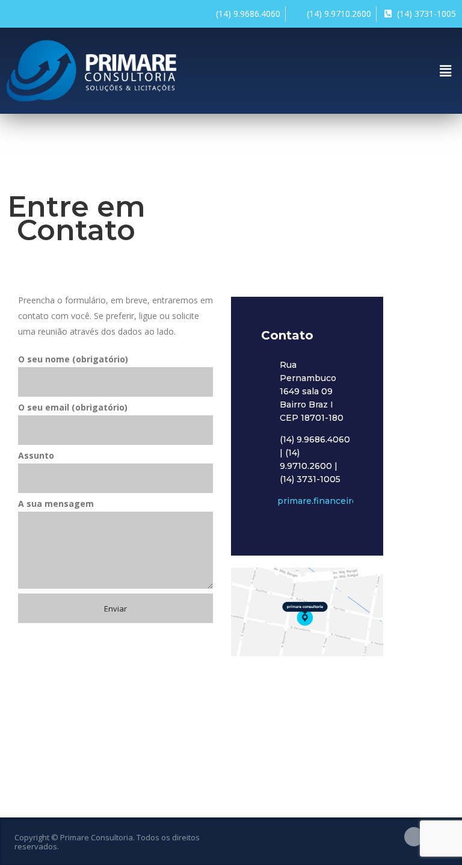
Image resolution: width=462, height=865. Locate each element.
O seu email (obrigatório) (73, 407)
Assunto (36, 455)
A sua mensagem (56, 503)
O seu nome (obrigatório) (73, 359)
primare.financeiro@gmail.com (343, 500)
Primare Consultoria (96, 837)
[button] (446, 70)
